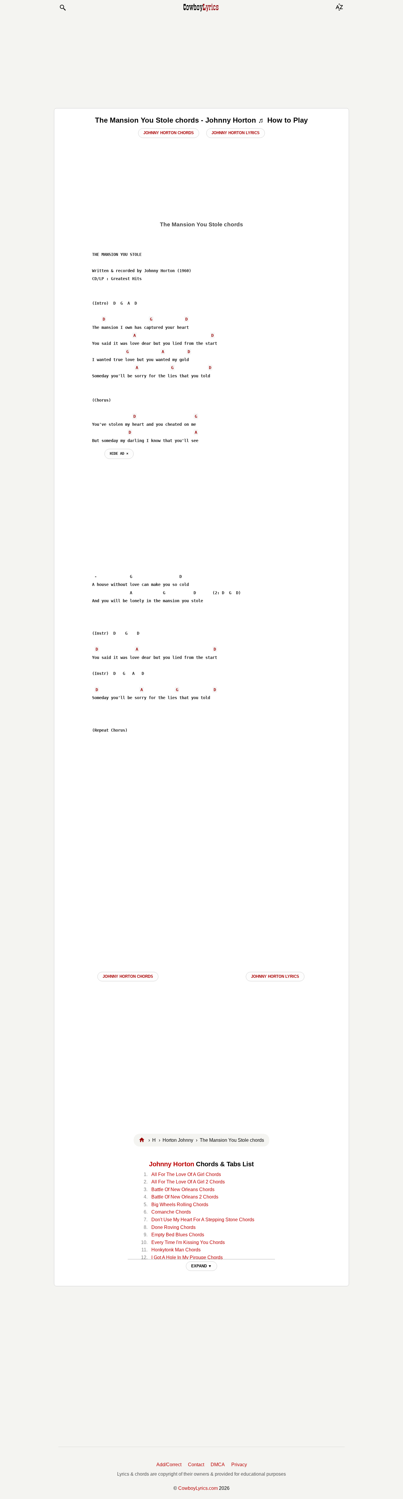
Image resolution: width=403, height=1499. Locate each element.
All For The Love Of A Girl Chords (186, 1174)
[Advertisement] (201, 59)
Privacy (239, 1464)
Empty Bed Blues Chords (177, 1234)
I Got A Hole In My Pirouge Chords (187, 1257)
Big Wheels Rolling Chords (179, 1204)
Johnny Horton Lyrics (236, 133)
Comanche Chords (171, 1211)
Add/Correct (168, 1464)
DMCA (218, 1464)
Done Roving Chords (173, 1227)
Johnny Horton (171, 1164)
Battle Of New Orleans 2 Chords (184, 1196)
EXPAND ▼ (201, 1266)
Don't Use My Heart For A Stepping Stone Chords (202, 1219)
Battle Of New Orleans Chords (182, 1189)
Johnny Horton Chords (168, 133)
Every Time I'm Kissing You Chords (188, 1242)
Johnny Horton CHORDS (128, 976)
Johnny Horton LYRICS (275, 976)
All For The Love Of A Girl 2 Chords (188, 1181)
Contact (196, 1464)
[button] (62, 7)
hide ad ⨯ (119, 454)
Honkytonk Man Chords (176, 1249)
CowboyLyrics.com (198, 1488)
